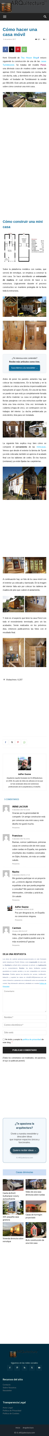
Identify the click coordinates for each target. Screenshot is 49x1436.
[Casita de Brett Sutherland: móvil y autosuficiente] (13, 1185)
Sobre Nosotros (9, 1387)
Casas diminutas (24, 1172)
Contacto (6, 1385)
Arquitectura (28, 1427)
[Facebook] (5, 49)
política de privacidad (32, 1039)
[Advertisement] (24, 136)
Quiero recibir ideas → (24, 1150)
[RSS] (24, 1368)
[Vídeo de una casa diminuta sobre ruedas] (36, 1184)
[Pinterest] (18, 49)
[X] (11, 49)
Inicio (18, 1427)
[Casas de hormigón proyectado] (36, 1206)
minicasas (41, 447)
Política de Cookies (11, 1413)
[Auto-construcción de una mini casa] (36, 1230)
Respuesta (15, 827)
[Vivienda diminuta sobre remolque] (13, 1229)
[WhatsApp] (24, 49)
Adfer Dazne (22, 907)
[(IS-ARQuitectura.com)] (24, 6)
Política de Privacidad (12, 1410)
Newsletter (7, 1390)
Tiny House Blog (29, 57)
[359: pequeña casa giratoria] (13, 1207)
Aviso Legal (8, 1408)
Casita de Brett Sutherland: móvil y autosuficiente (11, 1196)
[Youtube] (39, 1368)
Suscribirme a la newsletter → (24, 368)
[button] (4, 16)
